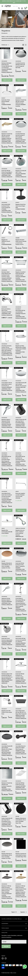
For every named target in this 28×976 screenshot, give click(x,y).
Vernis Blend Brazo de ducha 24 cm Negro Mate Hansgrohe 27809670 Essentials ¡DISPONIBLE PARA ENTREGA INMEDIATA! (21, 749)
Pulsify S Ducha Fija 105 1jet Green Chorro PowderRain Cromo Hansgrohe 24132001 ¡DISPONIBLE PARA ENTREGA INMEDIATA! (7, 822)
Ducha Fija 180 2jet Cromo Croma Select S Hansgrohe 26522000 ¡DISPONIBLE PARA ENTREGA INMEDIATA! (7, 173)
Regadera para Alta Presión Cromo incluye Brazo (7, 712)
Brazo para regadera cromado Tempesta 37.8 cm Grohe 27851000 (20, 496)
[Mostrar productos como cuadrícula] (23, 45)
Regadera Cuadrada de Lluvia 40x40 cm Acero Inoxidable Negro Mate (21, 855)
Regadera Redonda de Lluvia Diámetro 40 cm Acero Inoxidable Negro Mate (21, 821)
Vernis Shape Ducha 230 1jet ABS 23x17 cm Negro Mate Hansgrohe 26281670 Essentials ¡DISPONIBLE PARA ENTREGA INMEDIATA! (21, 714)
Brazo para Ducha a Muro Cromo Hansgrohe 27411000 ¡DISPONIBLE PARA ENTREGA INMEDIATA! (7, 312)
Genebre (17, 237)
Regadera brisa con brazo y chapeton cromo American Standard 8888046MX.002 (20, 533)
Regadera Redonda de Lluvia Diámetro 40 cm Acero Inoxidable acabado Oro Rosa (7, 565)
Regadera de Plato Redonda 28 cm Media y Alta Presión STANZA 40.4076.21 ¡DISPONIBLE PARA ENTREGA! (21, 349)
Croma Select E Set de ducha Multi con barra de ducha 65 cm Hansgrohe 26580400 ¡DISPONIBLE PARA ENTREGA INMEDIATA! (7, 386)
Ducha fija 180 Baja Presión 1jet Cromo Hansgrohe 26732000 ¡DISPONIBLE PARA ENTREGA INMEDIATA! (21, 786)
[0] (25, 8)
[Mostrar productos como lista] (25, 45)
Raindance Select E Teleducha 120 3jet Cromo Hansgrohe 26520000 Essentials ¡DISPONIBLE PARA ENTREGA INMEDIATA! (7, 423)
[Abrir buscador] (19, 8)
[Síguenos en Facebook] (3, 958)
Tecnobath (4, 708)
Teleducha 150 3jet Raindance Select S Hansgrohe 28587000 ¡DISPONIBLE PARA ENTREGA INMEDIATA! (7, 601)
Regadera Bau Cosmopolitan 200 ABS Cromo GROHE (7, 532)
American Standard (20, 528)
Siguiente (22, 912)
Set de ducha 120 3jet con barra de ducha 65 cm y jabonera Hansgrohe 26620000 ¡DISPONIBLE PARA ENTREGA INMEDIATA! (21, 642)
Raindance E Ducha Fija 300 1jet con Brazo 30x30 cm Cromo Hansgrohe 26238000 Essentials (21, 103)
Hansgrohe (4, 61)
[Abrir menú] (2, 6)
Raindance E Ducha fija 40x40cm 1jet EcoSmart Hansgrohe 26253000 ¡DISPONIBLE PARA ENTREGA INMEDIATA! (7, 786)
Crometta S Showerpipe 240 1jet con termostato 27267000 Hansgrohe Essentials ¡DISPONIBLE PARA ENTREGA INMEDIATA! (21, 313)
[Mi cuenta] (22, 8)
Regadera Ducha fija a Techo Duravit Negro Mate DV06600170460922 (21, 207)
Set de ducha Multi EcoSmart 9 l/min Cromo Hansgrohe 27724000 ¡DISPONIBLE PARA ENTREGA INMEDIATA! (7, 208)
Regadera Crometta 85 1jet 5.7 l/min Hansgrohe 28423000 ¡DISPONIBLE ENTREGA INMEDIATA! (21, 173)
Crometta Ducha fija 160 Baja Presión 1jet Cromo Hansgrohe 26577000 (20, 65)
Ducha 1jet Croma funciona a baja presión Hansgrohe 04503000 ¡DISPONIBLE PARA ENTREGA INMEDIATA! (7, 641)
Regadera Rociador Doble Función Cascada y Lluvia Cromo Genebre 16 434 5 (21, 242)
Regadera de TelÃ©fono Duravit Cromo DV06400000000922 (6, 242)
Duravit (3, 98)
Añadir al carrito (7, 80)
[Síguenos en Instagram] (6, 958)
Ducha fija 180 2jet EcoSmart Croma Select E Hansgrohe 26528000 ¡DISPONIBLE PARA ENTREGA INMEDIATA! (21, 567)
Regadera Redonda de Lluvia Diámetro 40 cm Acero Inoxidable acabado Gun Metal (7, 856)
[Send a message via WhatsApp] (24, 966)
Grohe (17, 491)
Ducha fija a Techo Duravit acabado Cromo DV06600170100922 (6, 102)
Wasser (3, 561)
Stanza (17, 343)
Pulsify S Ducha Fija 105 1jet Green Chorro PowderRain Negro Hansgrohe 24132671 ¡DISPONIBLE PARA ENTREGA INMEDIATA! (21, 423)
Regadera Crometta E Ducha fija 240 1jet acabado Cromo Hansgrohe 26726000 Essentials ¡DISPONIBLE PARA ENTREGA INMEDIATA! (21, 276)
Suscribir (6, 946)
